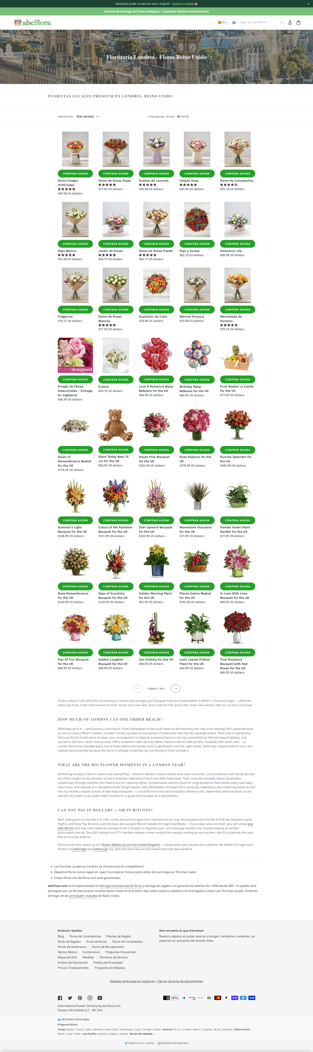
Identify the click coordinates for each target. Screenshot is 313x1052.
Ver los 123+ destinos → (142, 1033)
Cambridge (79, 849)
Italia (88, 1029)
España (70, 1029)
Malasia (124, 1033)
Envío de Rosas (96, 942)
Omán (78, 1033)
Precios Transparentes (73, 968)
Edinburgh (100, 849)
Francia (80, 1029)
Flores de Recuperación (108, 947)
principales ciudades (83, 896)
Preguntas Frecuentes (120, 952)
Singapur (113, 1033)
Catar (69, 1033)
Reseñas (88, 957)
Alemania (98, 1029)
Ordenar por (65, 116)
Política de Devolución (73, 963)
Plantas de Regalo (119, 936)
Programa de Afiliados (110, 968)
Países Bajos (126, 1029)
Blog (61, 936)
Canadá (187, 1029)
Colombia (207, 1029)
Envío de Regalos (69, 942)
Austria (157, 1029)
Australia (101, 1033)
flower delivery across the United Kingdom (131, 845)
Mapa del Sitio (67, 957)
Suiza (137, 1029)
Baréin (61, 1033)
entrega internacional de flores (120, 886)
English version (135, 1043)
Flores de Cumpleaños (127, 942)
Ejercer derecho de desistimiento (180, 981)
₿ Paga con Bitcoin (68, 1024)
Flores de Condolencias (85, 936)
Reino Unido (111, 1029)
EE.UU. (177, 1029)
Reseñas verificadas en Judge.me (132, 981)
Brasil (217, 1029)
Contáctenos (91, 952)
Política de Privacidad (108, 963)
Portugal (147, 1029)
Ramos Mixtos (67, 952)
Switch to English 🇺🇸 (184, 3)
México (196, 1029)
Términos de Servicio (113, 957)
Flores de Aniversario (72, 947)
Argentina (228, 1029)
